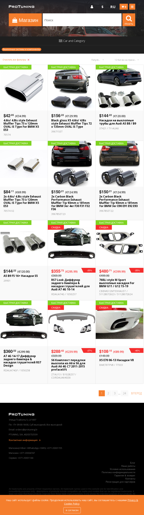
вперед (136, 393)
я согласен (72, 510)
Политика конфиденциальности (118, 472)
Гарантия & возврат (124, 475)
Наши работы (128, 466)
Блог (132, 462)
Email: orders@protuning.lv (23, 429)
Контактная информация (23, 440)
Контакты (130, 478)
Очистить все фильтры (15, 59)
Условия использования (122, 469)
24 (124, 393)
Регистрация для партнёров (120, 481)
